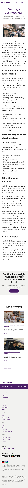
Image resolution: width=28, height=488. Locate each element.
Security (3, 427)
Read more (6, 333)
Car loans (4, 395)
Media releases (5, 407)
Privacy (3, 425)
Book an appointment (6, 437)
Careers (3, 415)
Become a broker (5, 417)
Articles (3, 409)
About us (4, 405)
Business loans (5, 397)
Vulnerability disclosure (7, 431)
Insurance (4, 399)
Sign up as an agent (6, 419)
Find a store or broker (6, 439)
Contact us (4, 441)
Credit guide (4, 429)
